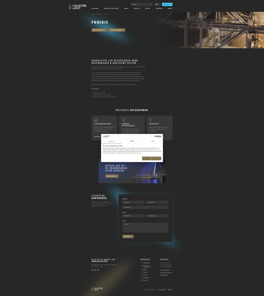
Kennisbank (159, 8)
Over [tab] (152, 141)
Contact (170, 8)
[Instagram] (98, 270)
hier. (134, 84)
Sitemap (170, 289)
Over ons (147, 8)
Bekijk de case (111, 176)
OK (151, 158)
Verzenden (127, 236)
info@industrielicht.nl (166, 272)
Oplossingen (95, 8)
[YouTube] (95, 270)
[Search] (150, 4)
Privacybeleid (161, 289)
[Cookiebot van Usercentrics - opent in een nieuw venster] (155, 137)
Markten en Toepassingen (111, 8)
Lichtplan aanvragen (116, 30)
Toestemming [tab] (111, 141)
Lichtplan (166, 4)
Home (93, 14)
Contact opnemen (98, 30)
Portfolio (136, 8)
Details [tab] (132, 141)
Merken (126, 8)
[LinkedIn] (93, 270)
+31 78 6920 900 (164, 270)
